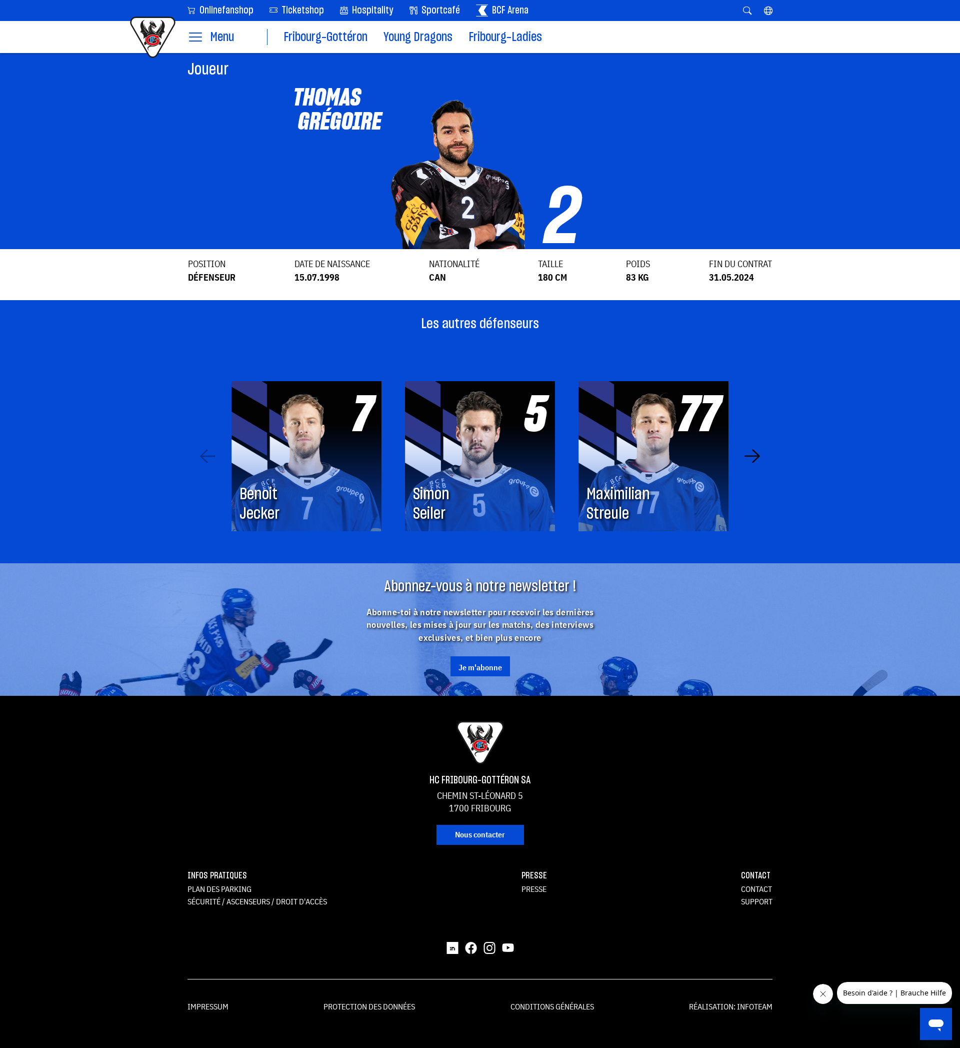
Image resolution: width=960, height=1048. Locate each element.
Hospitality (372, 11)
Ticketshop (302, 11)
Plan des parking (220, 889)
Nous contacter (480, 834)
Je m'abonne (480, 667)
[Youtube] (508, 946)
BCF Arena (509, 11)
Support (756, 901)
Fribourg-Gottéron (326, 37)
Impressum (208, 1006)
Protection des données (369, 1006)
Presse (534, 889)
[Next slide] (752, 456)
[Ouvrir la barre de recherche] (747, 10)
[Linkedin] (452, 946)
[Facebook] (471, 946)
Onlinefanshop (226, 11)
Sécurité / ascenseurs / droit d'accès (257, 901)
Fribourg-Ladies (505, 37)
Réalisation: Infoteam (730, 1006)
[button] (768, 10)
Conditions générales (552, 1006)
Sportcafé (440, 11)
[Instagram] (490, 946)
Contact (756, 889)
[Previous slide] (207, 456)
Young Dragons (418, 37)
